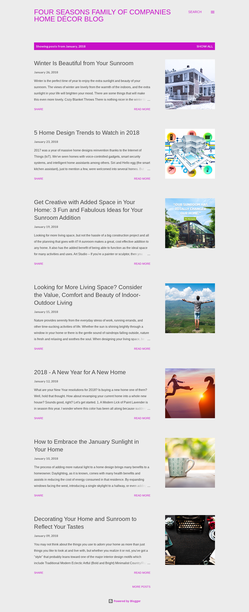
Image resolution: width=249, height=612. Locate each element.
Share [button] (38, 109)
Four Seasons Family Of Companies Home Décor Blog (102, 15)
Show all (205, 46)
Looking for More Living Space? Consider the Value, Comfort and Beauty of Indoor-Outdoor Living (88, 295)
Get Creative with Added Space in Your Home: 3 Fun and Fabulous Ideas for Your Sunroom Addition (88, 210)
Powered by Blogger (127, 601)
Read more (142, 109)
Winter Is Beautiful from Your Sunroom (83, 63)
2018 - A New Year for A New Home (80, 372)
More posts (141, 586)
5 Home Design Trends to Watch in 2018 (86, 132)
